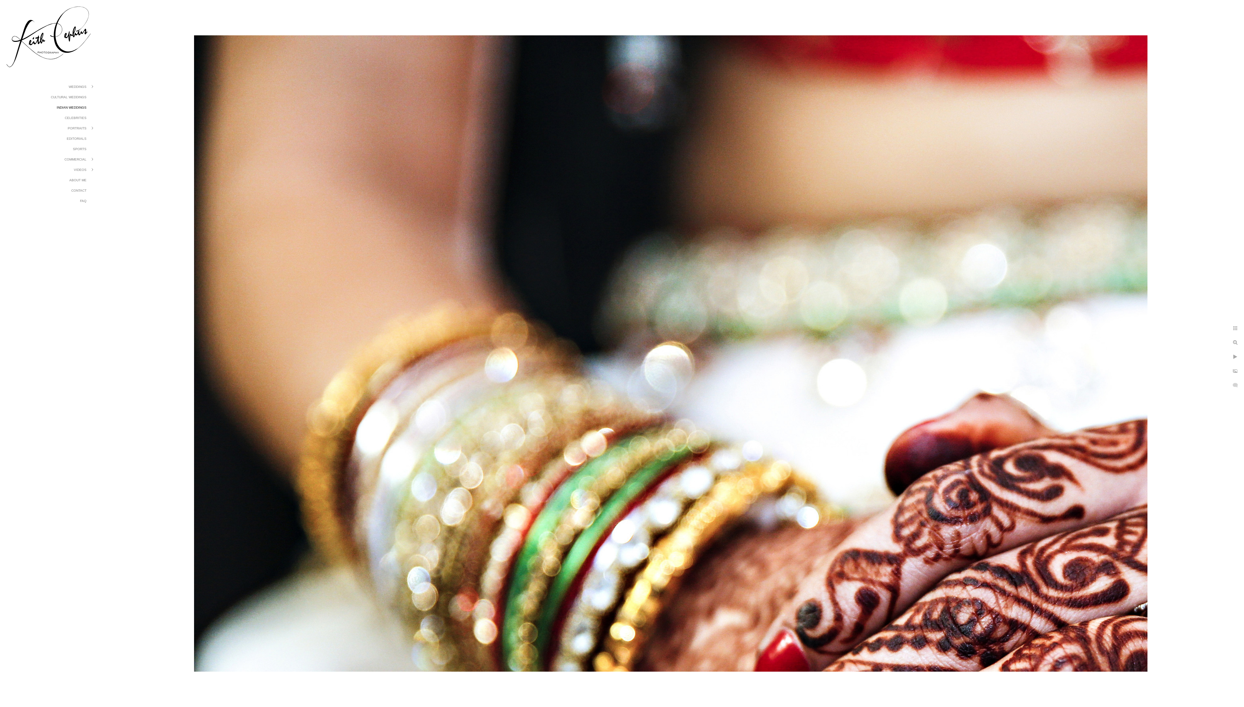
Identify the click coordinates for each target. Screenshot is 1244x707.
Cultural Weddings (68, 97)
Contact (78, 190)
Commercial (75, 159)
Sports (79, 149)
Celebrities (75, 118)
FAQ (83, 201)
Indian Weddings (71, 107)
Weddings (77, 87)
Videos (80, 170)
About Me (77, 180)
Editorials (76, 138)
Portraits (77, 128)
